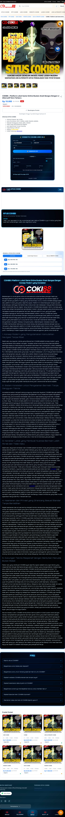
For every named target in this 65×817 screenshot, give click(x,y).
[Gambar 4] (22, 85)
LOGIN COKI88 (45, 12)
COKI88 (53, 469)
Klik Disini (19, 131)
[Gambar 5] (28, 85)
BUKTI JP (45, 814)
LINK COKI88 (23, 12)
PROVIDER (15, 140)
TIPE (34, 140)
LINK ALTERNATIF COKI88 (38, 16)
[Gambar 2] (10, 85)
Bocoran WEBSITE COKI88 (52, 255)
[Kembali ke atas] (61, 808)
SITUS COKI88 (47, 1)
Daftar (58, 1)
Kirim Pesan (7, 793)
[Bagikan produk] (61, 96)
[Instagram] (5, 801)
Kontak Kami (37, 791)
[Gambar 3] (16, 85)
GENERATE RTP (32, 151)
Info (60, 189)
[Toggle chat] (60, 812)
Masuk (63, 1)
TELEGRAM (19, 814)
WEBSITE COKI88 (34, 12)
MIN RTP (15, 145)
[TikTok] (9, 801)
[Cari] (19, 6)
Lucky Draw (12, 255)
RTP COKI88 (14, 12)
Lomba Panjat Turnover (32, 255)
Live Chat (58, 814)
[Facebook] (1, 801)
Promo (54, 1)
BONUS (7, 814)
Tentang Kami (38, 788)
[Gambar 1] (4, 85)
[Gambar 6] (35, 85)
